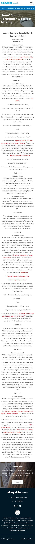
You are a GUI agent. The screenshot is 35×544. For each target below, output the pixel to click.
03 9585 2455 (19, 501)
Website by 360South (27, 539)
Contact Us (18, 482)
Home (3, 8)
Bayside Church (10, 539)
